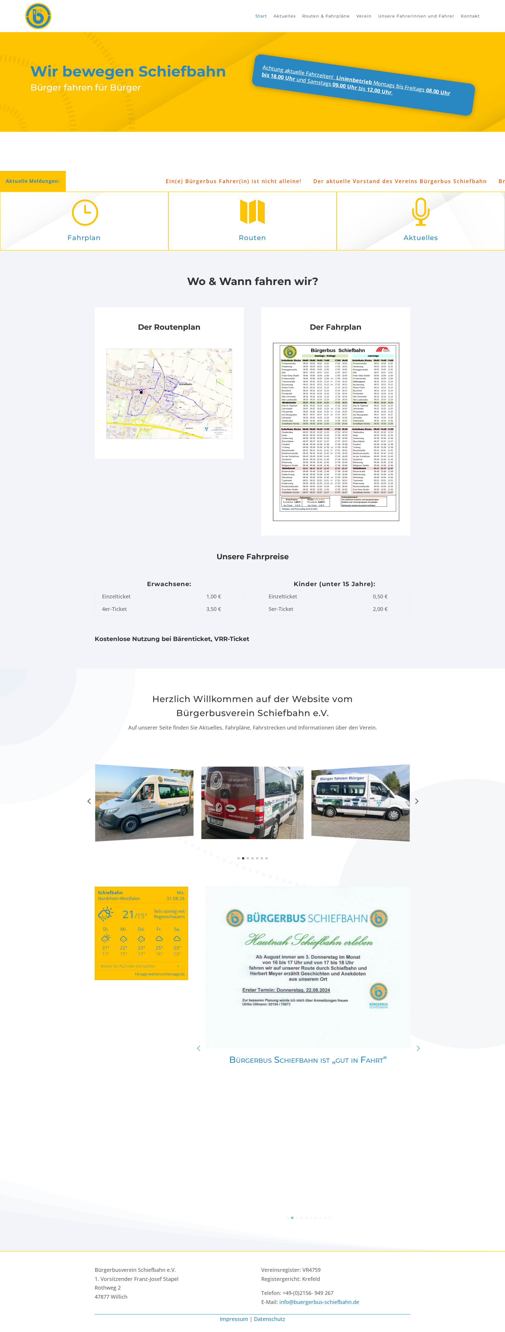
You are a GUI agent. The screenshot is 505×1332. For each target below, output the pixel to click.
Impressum (234, 1318)
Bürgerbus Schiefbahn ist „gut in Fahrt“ (308, 1059)
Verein (364, 16)
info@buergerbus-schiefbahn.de (319, 1301)
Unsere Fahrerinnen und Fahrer (416, 16)
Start (261, 16)
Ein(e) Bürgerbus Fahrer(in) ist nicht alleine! (175, 181)
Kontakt (470, 16)
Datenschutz (269, 1318)
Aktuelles (285, 16)
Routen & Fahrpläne (326, 16)
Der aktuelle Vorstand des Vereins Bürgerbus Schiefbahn (341, 181)
